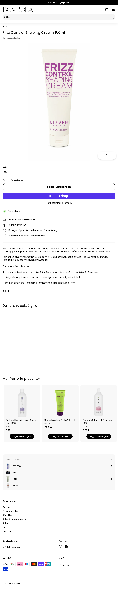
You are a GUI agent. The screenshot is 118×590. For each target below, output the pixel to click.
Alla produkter (28, 378)
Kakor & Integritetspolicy (15, 519)
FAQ (5, 527)
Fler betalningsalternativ (59, 203)
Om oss (6, 507)
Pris (5, 167)
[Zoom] (107, 156)
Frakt (5, 180)
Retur (5, 523)
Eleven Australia (11, 38)
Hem (5, 26)
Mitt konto (7, 531)
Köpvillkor (7, 515)
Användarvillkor (10, 511)
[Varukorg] (106, 9)
